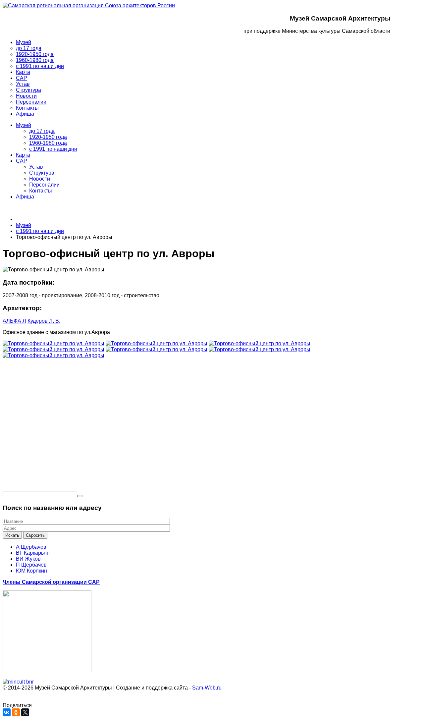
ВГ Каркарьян (33, 553)
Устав (36, 167)
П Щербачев (31, 565)
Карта (23, 155)
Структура (41, 173)
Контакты (40, 191)
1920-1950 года (48, 137)
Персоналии (44, 185)
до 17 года (42, 131)
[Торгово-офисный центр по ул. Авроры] (53, 343)
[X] (25, 712)
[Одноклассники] (16, 712)
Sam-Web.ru (207, 688)
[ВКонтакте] (7, 712)
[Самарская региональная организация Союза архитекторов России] (89, 5)
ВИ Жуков (28, 559)
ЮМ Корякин (31, 571)
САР (21, 161)
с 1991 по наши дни (53, 149)
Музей (23, 125)
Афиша (25, 196)
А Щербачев (31, 547)
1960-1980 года (48, 143)
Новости (39, 179)
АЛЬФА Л (14, 321)
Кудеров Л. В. (43, 321)
